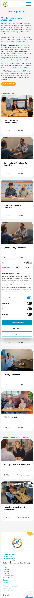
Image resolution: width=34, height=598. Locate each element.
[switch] (29, 303)
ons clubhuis (25, 60)
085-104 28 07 (7, 557)
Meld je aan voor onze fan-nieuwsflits (16, 67)
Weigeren (17, 334)
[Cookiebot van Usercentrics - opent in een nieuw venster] (24, 262)
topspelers (4, 25)
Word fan (6, 574)
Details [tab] (17, 267)
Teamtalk (6, 578)
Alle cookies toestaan (17, 322)
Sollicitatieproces (8, 576)
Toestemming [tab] (6, 267)
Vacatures (6, 571)
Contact (5, 580)
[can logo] (5, 4)
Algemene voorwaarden (10, 586)
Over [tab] (27, 267)
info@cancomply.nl (9, 559)
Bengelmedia (14, 595)
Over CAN (6, 569)
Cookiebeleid (7, 588)
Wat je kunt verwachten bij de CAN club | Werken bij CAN (16, 40)
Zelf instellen (17, 328)
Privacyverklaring (8, 590)
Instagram (6, 582)
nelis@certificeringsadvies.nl (9, 58)
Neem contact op (8, 84)
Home (5, 567)
